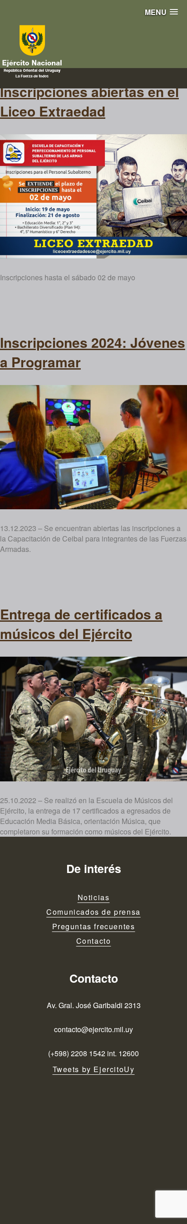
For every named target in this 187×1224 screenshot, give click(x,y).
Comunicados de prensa (93, 912)
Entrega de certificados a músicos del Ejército (81, 623)
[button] (161, 12)
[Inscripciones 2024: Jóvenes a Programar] (93, 447)
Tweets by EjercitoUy (94, 1069)
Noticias (94, 897)
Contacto (93, 941)
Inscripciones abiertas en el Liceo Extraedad (89, 101)
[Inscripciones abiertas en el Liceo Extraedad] (93, 196)
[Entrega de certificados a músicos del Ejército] (93, 719)
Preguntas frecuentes (93, 926)
